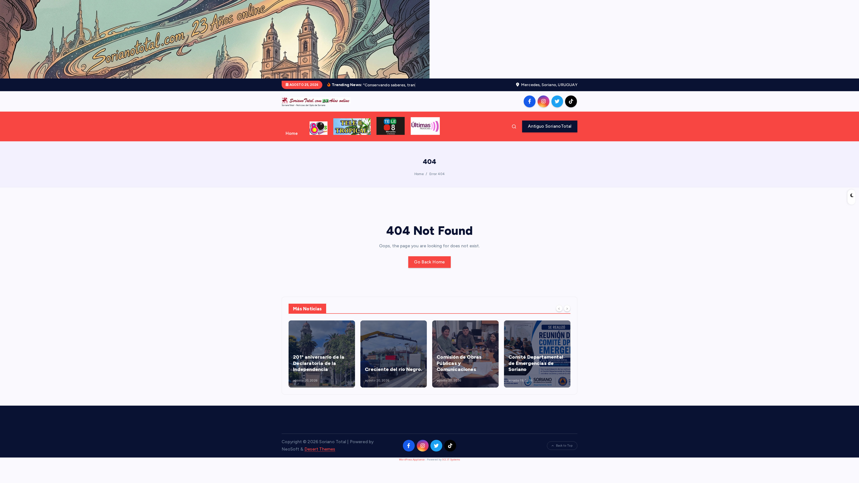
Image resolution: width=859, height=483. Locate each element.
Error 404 (437, 174)
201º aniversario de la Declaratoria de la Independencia (318, 363)
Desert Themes (319, 449)
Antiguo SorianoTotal (549, 126)
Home (291, 133)
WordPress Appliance (412, 459)
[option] (322, 354)
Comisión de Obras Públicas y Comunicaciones (459, 363)
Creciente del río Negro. (393, 369)
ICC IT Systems (451, 459)
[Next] (567, 308)
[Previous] (559, 308)
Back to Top (564, 445)
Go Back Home (429, 262)
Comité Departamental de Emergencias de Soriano (535, 363)
